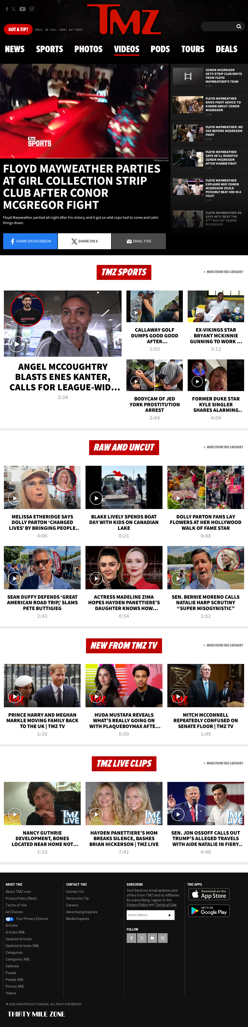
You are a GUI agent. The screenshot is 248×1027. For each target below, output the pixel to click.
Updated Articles (19, 939)
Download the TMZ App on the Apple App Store (209, 894)
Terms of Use (16, 905)
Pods (160, 49)
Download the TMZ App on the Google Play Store (209, 911)
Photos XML (15, 986)
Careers (72, 905)
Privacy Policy (137, 905)
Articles (12, 925)
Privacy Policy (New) (21, 898)
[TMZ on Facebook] (7, 9)
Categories (14, 952)
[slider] (84, 158)
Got (18, 30)
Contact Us (75, 892)
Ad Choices (14, 912)
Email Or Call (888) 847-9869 (58, 30)
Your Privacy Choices (31, 919)
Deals (226, 49)
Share (33, 241)
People (11, 973)
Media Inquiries (77, 919)
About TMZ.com (18, 892)
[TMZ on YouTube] (152, 938)
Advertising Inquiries (82, 912)
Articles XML (15, 932)
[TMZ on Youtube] (22, 9)
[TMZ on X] (14, 9)
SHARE (88, 241)
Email (141, 241)
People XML (15, 980)
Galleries (12, 966)
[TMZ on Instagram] (32, 9)
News (14, 49)
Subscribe (170, 915)
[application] (84, 111)
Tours (192, 49)
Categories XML (18, 959)
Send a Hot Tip (77, 898)
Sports (49, 49)
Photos (88, 49)
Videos (126, 49)
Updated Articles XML (22, 946)
